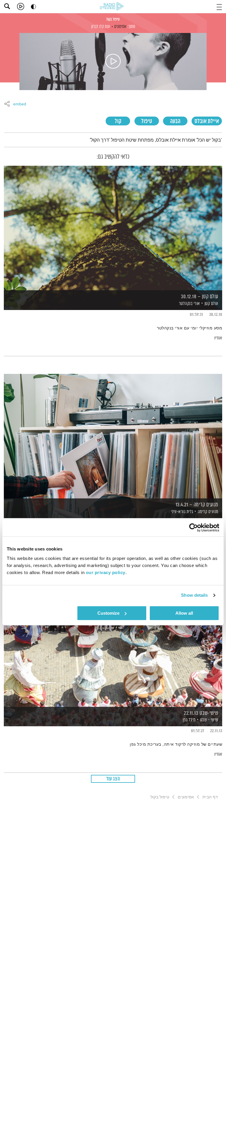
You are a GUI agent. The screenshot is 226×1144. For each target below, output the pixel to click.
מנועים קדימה (208, 511)
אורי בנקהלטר (189, 303)
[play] (20, 6)
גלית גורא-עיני (181, 511)
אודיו (218, 338)
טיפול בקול (113, 19)
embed (19, 104)
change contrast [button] (33, 6)
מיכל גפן (189, 719)
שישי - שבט (209, 719)
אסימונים (120, 26)
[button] (219, 6)
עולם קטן (211, 303)
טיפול (146, 121)
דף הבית (210, 797)
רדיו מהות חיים (112, 6)
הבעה (175, 121)
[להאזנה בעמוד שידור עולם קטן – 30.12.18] (113, 228)
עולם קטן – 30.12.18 (199, 297)
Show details (194, 595)
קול (118, 121)
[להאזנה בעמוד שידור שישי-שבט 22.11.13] (113, 644)
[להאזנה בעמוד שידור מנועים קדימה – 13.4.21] (113, 436)
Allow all (184, 613)
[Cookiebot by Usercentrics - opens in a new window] (193, 527)
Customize (108, 613)
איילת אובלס (207, 121)
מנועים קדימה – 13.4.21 (197, 505)
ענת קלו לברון (100, 26)
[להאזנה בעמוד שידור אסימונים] (113, 61)
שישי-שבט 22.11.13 (201, 713)
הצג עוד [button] (113, 779)
